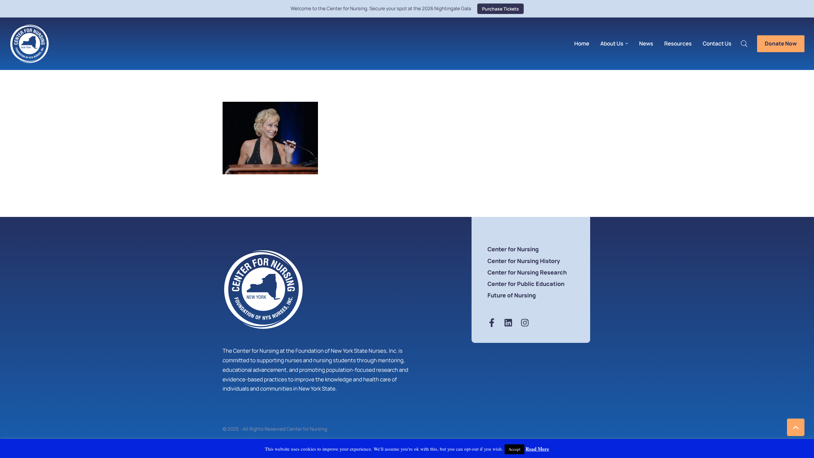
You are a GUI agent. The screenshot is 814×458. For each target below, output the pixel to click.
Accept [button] (514, 449)
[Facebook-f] (491, 322)
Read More (537, 448)
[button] (500, 8)
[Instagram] (525, 322)
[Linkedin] (508, 322)
